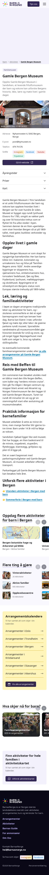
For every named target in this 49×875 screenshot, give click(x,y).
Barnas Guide (10, 828)
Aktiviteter (14, 62)
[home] (12, 4)
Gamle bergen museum (31, 62)
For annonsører (11, 833)
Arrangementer (11, 818)
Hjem (5, 62)
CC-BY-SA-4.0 (21, 126)
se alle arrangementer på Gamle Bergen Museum (24, 354)
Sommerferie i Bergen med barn (24, 499)
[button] (43, 4)
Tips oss (33, 4)
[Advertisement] (24, 34)
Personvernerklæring (37, 865)
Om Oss (7, 837)
